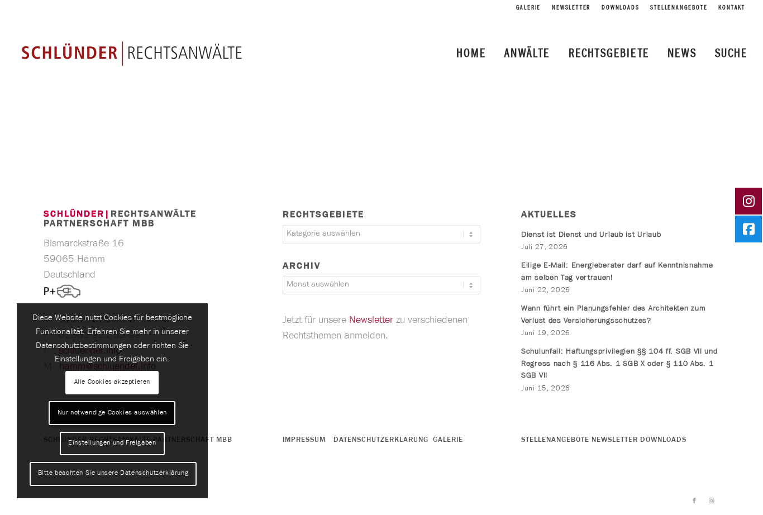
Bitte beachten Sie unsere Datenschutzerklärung (113, 473)
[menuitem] (529, 9)
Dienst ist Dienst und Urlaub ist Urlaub (591, 236)
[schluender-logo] (132, 53)
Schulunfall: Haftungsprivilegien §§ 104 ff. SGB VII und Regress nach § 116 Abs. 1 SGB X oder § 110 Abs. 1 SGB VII (619, 364)
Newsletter (571, 8)
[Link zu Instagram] (711, 501)
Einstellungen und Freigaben (112, 443)
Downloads (620, 8)
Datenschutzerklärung (380, 440)
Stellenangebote (678, 8)
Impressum (304, 440)
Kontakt (731, 8)
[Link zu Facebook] (694, 501)
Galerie (528, 8)
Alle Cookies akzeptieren (112, 382)
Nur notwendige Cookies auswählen (112, 413)
